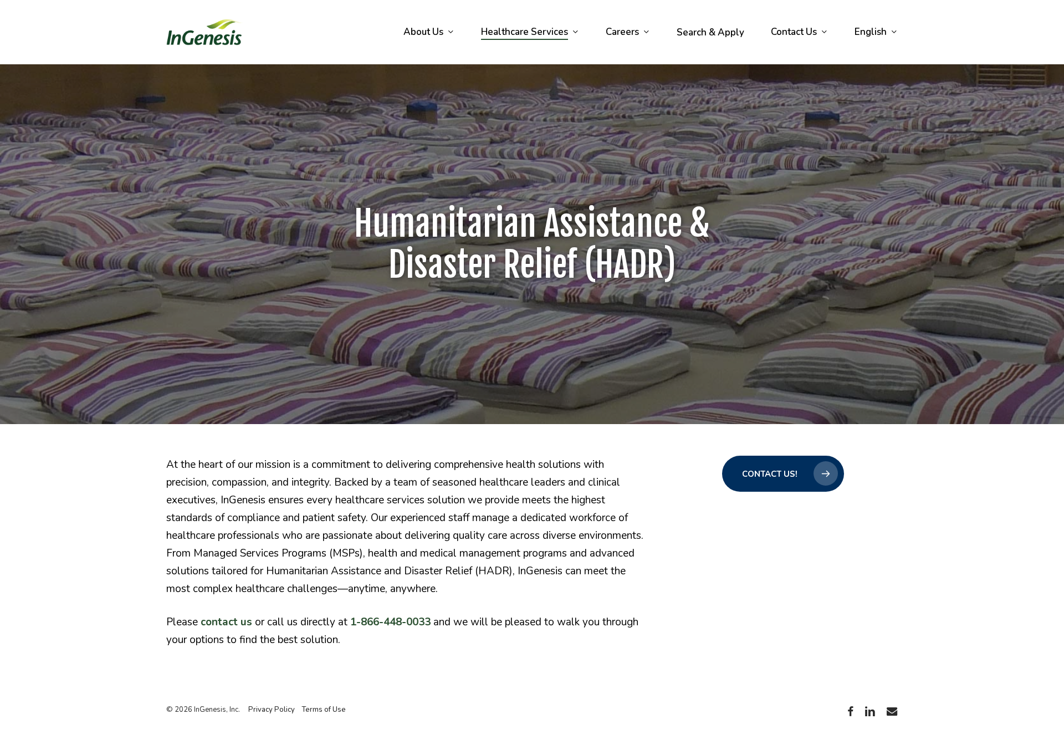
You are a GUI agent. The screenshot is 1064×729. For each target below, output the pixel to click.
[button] (783, 474)
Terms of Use (323, 710)
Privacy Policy (271, 710)
